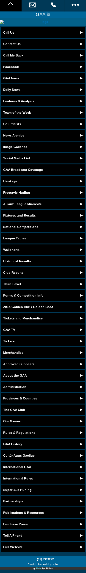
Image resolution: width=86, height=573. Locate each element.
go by (43, 568)
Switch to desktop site (43, 564)
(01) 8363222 (45, 559)
